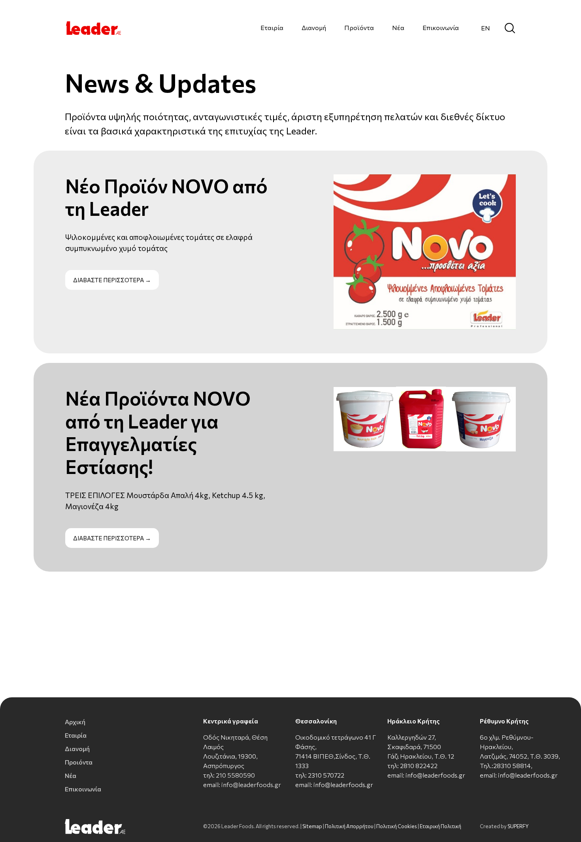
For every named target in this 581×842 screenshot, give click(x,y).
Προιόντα (78, 762)
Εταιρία (271, 27)
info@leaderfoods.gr (251, 784)
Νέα (398, 27)
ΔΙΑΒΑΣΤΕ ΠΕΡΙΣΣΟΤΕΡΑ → (112, 279)
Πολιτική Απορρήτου (349, 826)
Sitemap (312, 826)
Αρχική (75, 721)
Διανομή (314, 27)
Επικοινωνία (441, 27)
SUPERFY (518, 826)
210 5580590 (235, 775)
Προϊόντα (359, 27)
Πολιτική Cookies (396, 826)
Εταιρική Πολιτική (440, 826)
